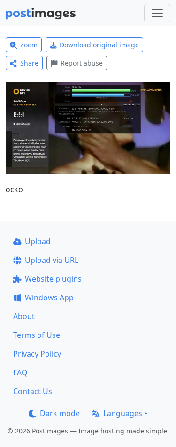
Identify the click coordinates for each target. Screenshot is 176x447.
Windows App (49, 297)
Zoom (29, 44)
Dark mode (60, 413)
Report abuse (82, 63)
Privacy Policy (37, 354)
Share (29, 63)
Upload (38, 241)
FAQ (20, 372)
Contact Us (32, 391)
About (24, 316)
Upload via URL (51, 260)
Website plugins (53, 279)
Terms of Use (36, 335)
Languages (122, 413)
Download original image (99, 44)
